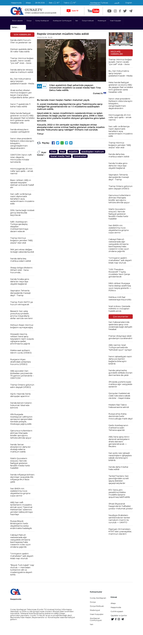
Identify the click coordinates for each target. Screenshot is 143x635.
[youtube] (93, 11)
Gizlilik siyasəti (117, 611)
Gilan (53, 151)
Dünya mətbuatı (88, 21)
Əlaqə (28, 3)
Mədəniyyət (102, 21)
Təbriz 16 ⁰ (70, 3)
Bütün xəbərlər (17, 21)
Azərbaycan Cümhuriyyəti (62, 21)
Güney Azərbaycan (42, 21)
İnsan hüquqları (115, 21)
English (129, 3)
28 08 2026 (40, 3)
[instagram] (115, 11)
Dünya (29, 21)
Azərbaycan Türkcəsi (99, 3)
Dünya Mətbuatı (97, 606)
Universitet (80, 156)
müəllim (73, 151)
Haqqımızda (16, 3)
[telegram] (131, 11)
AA (39, 86)
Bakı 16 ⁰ (54, 3)
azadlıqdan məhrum (92, 151)
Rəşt (62, 151)
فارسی (116, 3)
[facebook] (120, 11)
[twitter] (125, 11)
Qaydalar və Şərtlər (119, 616)
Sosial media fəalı (60, 156)
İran (76, 21)
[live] (72, 11)
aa (44, 86)
